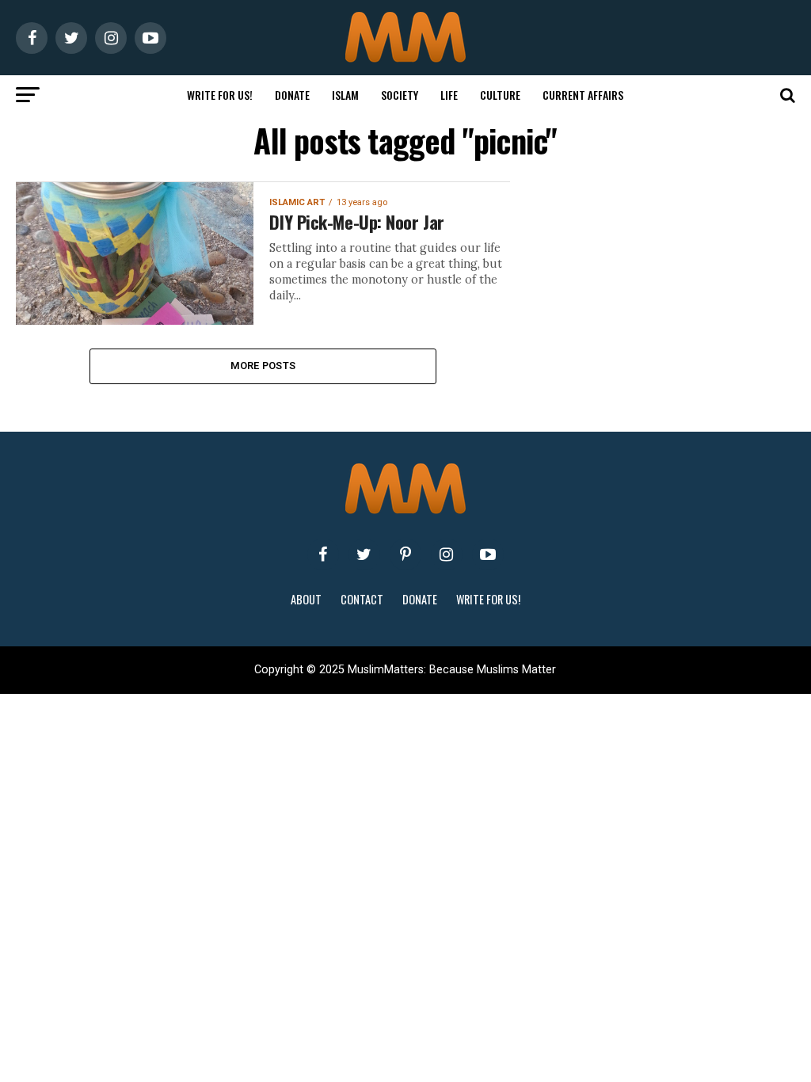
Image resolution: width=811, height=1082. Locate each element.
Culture (500, 94)
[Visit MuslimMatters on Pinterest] (405, 554)
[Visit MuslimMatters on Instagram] (447, 554)
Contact (362, 599)
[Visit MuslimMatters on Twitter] (364, 554)
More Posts (263, 365)
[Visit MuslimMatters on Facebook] (323, 554)
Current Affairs (583, 94)
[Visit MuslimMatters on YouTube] (488, 554)
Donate (292, 94)
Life (449, 94)
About (306, 599)
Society (399, 94)
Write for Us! (220, 94)
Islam (345, 94)
